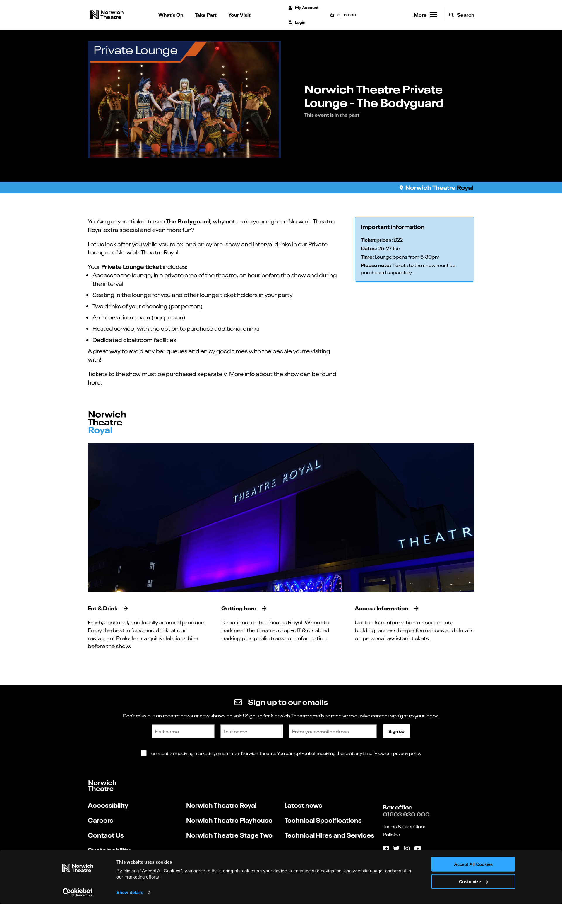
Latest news (303, 805)
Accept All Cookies (473, 864)
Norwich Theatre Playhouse (229, 820)
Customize (470, 881)
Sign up (396, 731)
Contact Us (106, 834)
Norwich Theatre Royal (221, 805)
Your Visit (239, 14)
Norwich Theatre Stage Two (229, 834)
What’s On (170, 14)
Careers (100, 820)
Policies (391, 834)
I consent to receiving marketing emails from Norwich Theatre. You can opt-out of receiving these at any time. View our (286, 753)
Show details (129, 892)
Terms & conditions (404, 826)
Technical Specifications (323, 820)
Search (465, 14)
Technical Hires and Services (329, 834)
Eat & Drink (103, 607)
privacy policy (407, 753)
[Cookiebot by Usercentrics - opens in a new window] (77, 892)
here (94, 382)
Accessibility (108, 805)
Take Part (206, 14)
